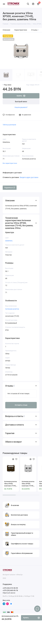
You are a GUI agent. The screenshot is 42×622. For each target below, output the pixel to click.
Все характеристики (10, 163)
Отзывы (35, 30)
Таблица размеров (9, 125)
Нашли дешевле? (21, 107)
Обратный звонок (9, 593)
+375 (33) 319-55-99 (10, 588)
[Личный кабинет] (33, 4)
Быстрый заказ (21, 102)
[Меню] (4, 4)
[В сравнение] (13, 459)
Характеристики (20, 30)
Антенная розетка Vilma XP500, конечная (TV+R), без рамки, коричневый (10, 484)
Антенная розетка (12, 309)
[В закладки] (16, 459)
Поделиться (8, 187)
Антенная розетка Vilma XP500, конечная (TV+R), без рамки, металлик (28, 484)
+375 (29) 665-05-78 (10, 590)
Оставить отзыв (21, 405)
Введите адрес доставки (29, 177)
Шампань (9, 241)
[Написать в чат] (37, 609)
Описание (6, 30)
